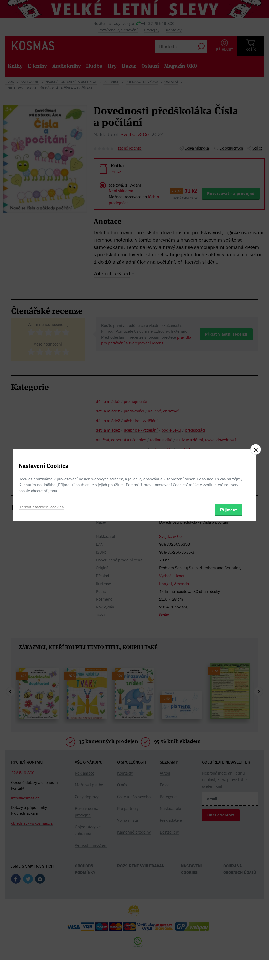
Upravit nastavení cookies (41, 507)
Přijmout (228, 509)
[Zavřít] (255, 449)
